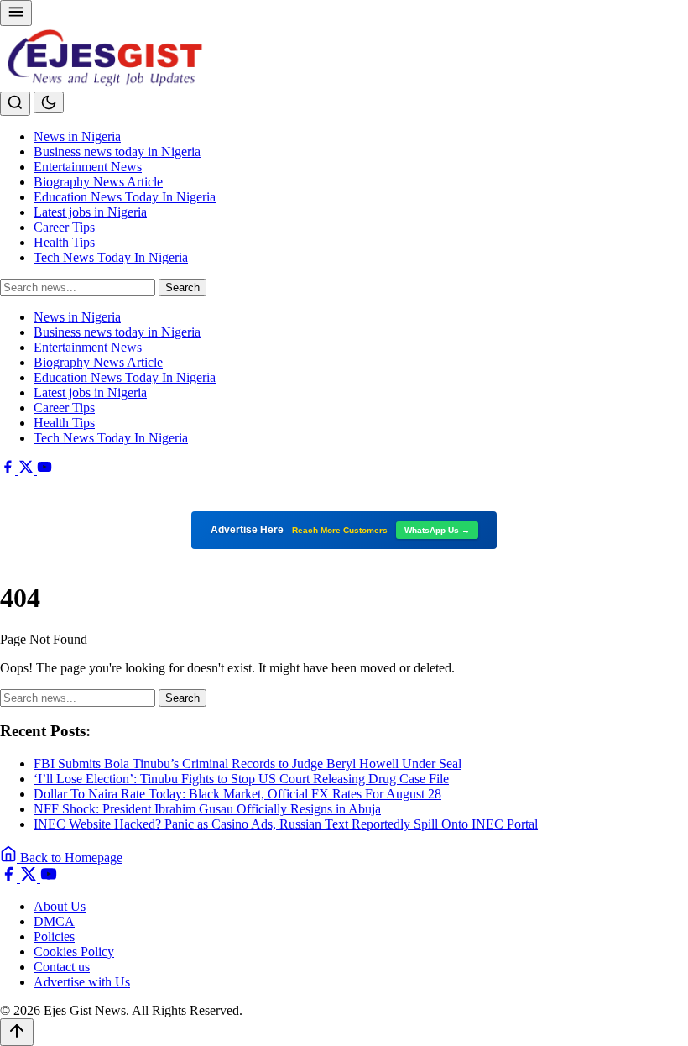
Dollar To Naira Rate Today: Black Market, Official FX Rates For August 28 (237, 794)
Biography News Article (98, 182)
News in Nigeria (77, 136)
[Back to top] (17, 1032)
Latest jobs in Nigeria (90, 212)
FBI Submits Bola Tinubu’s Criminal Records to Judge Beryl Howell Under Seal (247, 763)
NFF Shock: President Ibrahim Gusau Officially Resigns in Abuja (207, 809)
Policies (54, 936)
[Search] (15, 104)
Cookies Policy (74, 951)
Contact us (62, 967)
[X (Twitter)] (27, 470)
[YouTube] (44, 470)
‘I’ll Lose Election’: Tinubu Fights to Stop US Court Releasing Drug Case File (241, 778)
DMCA (54, 921)
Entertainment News (88, 167)
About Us (60, 906)
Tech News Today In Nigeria (111, 257)
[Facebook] (9, 470)
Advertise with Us (82, 982)
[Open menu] (16, 13)
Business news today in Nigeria (117, 151)
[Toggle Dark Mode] (49, 102)
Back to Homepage (69, 857)
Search (182, 287)
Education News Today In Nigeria (125, 197)
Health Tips (64, 242)
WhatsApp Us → (437, 530)
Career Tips (64, 227)
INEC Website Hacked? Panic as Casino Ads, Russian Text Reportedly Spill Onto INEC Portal (286, 824)
